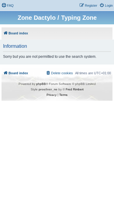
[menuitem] (8, 5)
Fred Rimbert (75, 89)
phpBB (41, 84)
